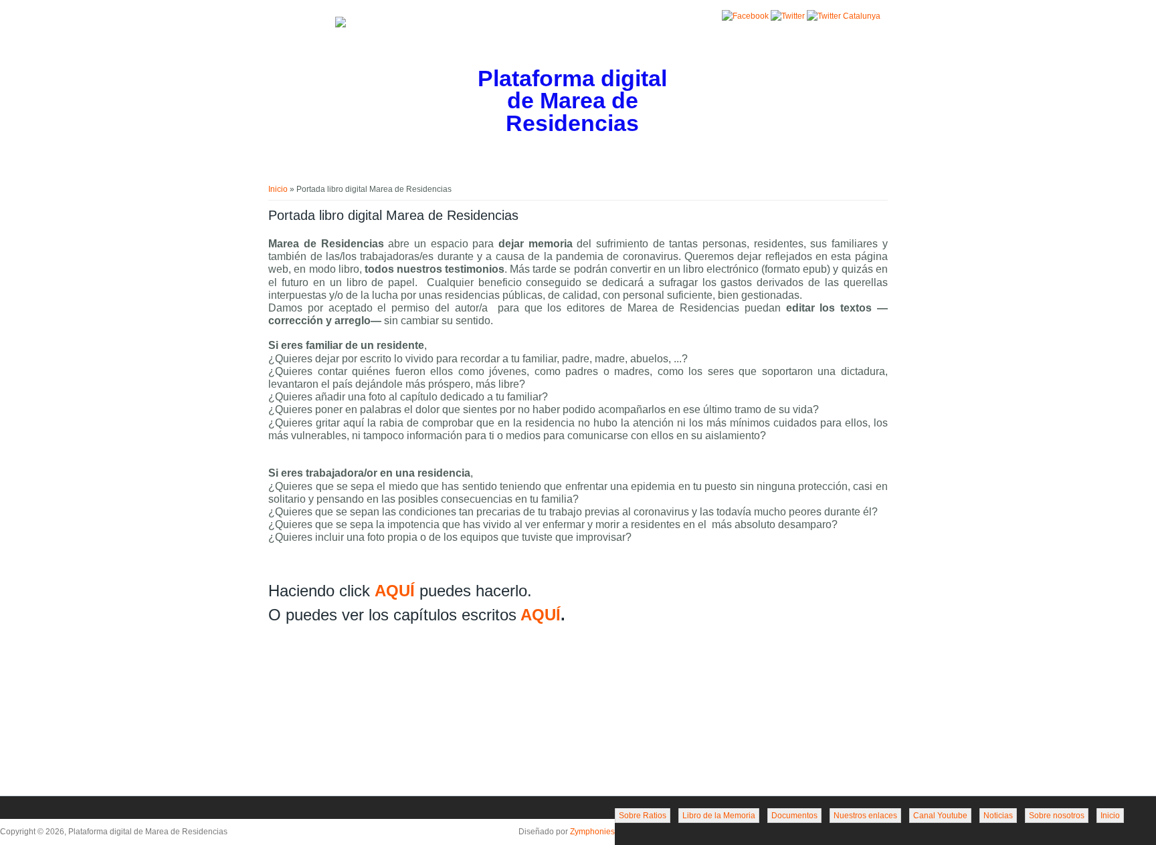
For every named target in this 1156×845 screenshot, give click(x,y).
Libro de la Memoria (718, 815)
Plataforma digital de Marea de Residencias (572, 101)
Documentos (794, 815)
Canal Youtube (940, 815)
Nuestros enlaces (865, 815)
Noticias (998, 815)
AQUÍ (395, 591)
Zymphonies (592, 831)
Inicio (278, 189)
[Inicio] (340, 24)
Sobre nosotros (1056, 815)
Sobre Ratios (642, 815)
